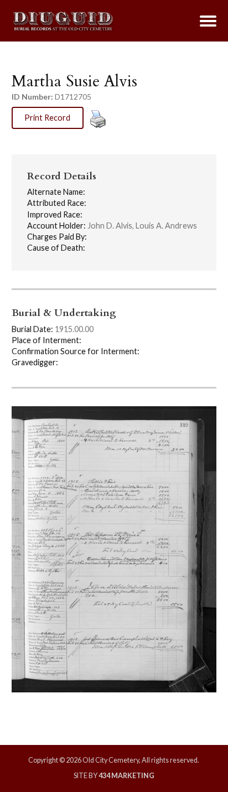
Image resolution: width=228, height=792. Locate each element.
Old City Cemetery (63, 21)
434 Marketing (126, 776)
